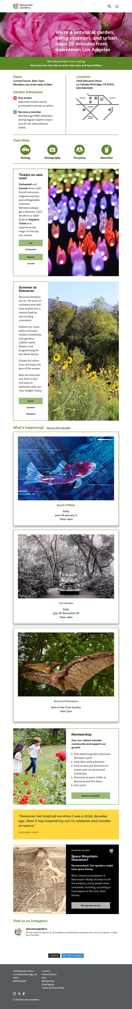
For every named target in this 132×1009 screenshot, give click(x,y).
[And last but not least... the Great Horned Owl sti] (87, 945)
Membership (48, 981)
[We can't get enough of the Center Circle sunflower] (66, 945)
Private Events (49, 974)
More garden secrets (91, 905)
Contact (46, 971)
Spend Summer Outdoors (30, 402)
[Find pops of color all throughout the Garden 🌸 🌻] (23, 945)
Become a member (29, 112)
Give (44, 977)
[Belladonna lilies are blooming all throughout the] (45, 945)
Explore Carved (30, 258)
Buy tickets (25, 98)
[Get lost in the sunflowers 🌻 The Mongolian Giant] (109, 945)
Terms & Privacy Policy (53, 987)
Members (18, 84)
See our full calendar (59, 428)
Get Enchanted (31, 244)
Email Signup (48, 984)
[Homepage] (22, 6)
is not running (76, 61)
